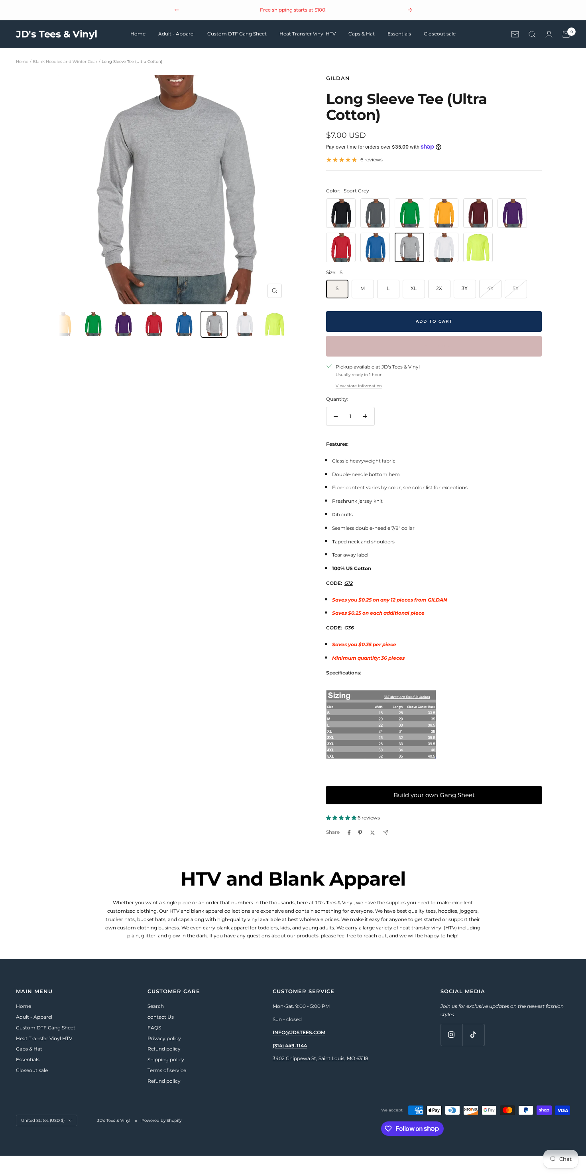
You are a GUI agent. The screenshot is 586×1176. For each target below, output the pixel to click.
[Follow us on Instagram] (451, 1035)
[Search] (532, 34)
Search (155, 1006)
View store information (359, 385)
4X (490, 288)
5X (516, 288)
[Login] (549, 34)
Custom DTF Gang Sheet (237, 34)
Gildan (338, 78)
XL (414, 288)
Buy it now (434, 346)
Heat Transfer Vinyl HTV (307, 34)
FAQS (154, 1028)
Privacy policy (164, 1038)
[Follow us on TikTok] (473, 1035)
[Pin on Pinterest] (360, 832)
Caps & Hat (361, 34)
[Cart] (566, 34)
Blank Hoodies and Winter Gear (65, 61)
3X (465, 288)
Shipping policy (165, 1059)
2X (439, 288)
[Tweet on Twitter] (372, 832)
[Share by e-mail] (385, 832)
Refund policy (164, 1049)
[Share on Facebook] (349, 832)
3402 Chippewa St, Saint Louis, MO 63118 (320, 1058)
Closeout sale (440, 34)
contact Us (160, 1017)
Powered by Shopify (161, 1120)
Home (138, 34)
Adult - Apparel (176, 34)
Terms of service (166, 1070)
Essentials (399, 34)
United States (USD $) (43, 1120)
